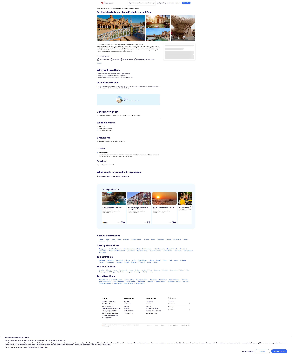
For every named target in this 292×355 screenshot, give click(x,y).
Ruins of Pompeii (160, 281)
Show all (99, 63)
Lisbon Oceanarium (159, 249)
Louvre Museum (130, 281)
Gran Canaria (123, 270)
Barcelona (157, 270)
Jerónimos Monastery (115, 249)
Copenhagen (102, 272)
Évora (108, 241)
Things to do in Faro (109, 8)
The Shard (185, 279)
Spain (134, 260)
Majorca (108, 270)
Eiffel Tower (141, 281)
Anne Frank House (119, 281)
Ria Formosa (131, 250)
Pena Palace (178, 250)
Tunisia (149, 262)
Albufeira (126, 239)
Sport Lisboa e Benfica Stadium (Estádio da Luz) (137, 249)
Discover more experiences (131, 101)
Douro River (183, 249)
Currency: (171, 307)
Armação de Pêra (136, 239)
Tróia (114, 241)
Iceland (165, 260)
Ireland (158, 260)
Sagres (186, 239)
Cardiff (145, 272)
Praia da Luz (160, 239)
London (144, 270)
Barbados (102, 260)
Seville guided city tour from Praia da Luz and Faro (127, 8)
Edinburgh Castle (174, 279)
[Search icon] (130, 3)
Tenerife (101, 270)
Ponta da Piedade (172, 249)
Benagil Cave (103, 249)
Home (98, 8)
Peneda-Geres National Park (117, 250)
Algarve (101, 239)
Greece (152, 260)
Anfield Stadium (103, 279)
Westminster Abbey (116, 279)
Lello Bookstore (167, 250)
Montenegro (110, 262)
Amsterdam (173, 270)
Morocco (101, 262)
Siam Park (185, 281)
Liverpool (129, 272)
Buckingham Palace (141, 279)
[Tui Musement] (108, 3)
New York (165, 270)
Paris (150, 270)
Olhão (107, 239)
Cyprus (128, 260)
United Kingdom (142, 260)
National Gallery (129, 279)
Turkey (155, 262)
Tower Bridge (117, 283)
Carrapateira (177, 239)
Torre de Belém (188, 250)
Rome (131, 270)
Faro (126, 99)
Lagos (153, 239)
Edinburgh (112, 272)
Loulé (113, 239)
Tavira (119, 239)
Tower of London (128, 283)
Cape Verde (119, 260)
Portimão (146, 239)
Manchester (120, 272)
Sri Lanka (183, 260)
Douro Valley (102, 250)
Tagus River (102, 252)
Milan (187, 270)
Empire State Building (174, 281)
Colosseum (150, 281)
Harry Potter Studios (105, 281)
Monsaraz (102, 241)
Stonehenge (153, 279)
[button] (179, 62)
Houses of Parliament (105, 283)
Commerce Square (155, 250)
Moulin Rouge (163, 279)
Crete (115, 270)
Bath (151, 272)
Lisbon (181, 270)
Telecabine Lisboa (142, 250)
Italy (170, 260)
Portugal (102, 8)
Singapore (134, 262)
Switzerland (110, 260)
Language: (171, 301)
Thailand (142, 262)
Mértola (169, 239)
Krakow (137, 270)
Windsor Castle (140, 283)
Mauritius (119, 262)
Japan (176, 260)
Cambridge (137, 272)
